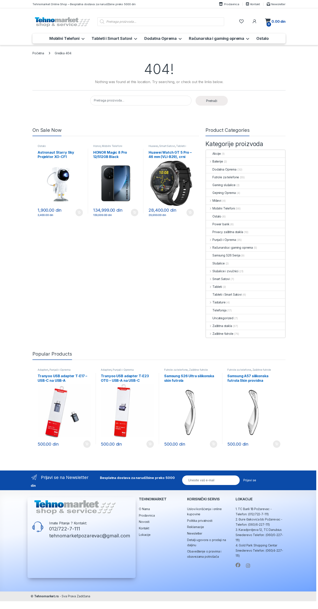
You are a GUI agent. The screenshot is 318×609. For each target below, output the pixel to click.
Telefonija (219, 310)
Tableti (217, 286)
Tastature (219, 302)
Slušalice (218, 263)
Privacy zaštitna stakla (227, 232)
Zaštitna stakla (222, 326)
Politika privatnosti (199, 520)
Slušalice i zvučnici (225, 271)
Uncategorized (222, 318)
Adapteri (43, 369)
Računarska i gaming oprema (216, 38)
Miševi (216, 200)
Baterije (217, 161)
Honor (97, 146)
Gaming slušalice (224, 185)
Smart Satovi (167, 146)
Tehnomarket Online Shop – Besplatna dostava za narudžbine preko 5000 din (84, 4)
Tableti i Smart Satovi (112, 38)
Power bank (221, 224)
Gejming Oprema (224, 193)
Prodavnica (231, 4)
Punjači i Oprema (224, 240)
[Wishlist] (241, 21)
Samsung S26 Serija (226, 255)
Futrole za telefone (225, 177)
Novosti (144, 522)
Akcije (216, 153)
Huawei (153, 146)
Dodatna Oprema (160, 38)
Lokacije (145, 534)
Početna (38, 53)
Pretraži (211, 101)
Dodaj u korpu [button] (78, 212)
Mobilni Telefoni (64, 38)
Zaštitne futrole (222, 333)
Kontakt (255, 4)
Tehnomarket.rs (46, 596)
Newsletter (278, 4)
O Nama (144, 509)
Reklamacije (195, 527)
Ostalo (262, 38)
